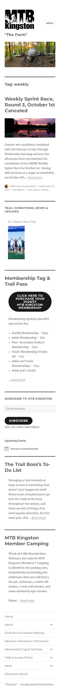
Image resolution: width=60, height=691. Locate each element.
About (9, 624)
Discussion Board (16, 674)
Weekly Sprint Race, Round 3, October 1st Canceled (30, 104)
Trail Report (18, 189)
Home (9, 616)
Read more (35, 177)
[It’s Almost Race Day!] (16, 242)
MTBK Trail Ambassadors (22, 186)
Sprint (36, 189)
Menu (50, 23)
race (30, 189)
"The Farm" (16, 34)
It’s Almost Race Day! (22, 221)
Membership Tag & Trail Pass (23, 649)
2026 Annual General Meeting (24, 633)
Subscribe (18, 421)
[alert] (30, 449)
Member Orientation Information (27, 641)
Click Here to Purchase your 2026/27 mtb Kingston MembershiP (30, 302)
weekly (44, 189)
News (8, 665)
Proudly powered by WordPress (37, 684)
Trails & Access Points (19, 657)
